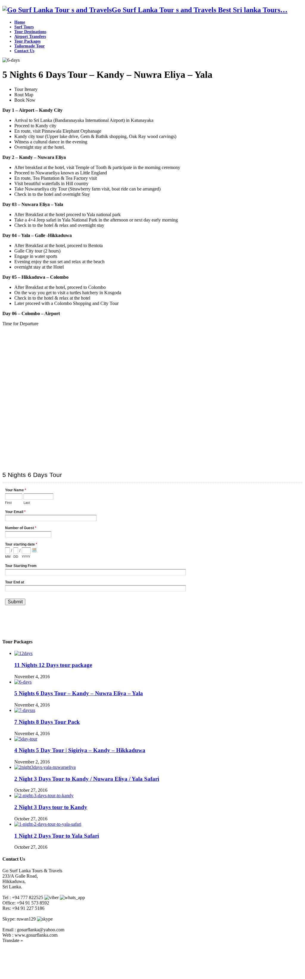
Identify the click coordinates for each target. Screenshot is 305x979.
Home (19, 22)
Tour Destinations (30, 32)
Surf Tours (24, 27)
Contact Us (24, 51)
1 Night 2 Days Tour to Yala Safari (56, 836)
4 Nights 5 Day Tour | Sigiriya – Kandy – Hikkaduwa (79, 750)
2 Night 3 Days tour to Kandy (50, 807)
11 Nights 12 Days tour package (53, 665)
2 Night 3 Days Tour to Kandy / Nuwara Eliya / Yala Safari (86, 779)
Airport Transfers (30, 36)
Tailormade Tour (29, 46)
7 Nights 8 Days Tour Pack (47, 722)
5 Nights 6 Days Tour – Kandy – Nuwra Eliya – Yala (78, 693)
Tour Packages (27, 41)
